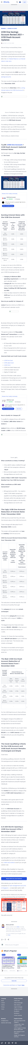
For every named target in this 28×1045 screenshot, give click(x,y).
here (23, 985)
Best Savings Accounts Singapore (19, 1032)
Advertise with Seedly (6, 1022)
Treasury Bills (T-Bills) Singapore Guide (19, 1025)
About (2, 1000)
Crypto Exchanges (18, 1007)
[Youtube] (16, 1043)
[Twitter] (2, 1043)
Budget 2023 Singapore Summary (19, 1035)
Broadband (16, 1011)
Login (24, 2)
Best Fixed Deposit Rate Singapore (19, 1021)
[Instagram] (9, 1043)
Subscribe (14, 980)
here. (9, 935)
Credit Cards (17, 1000)
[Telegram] (12, 1043)
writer (18, 927)
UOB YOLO (7, 365)
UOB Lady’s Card (9, 363)
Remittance (16, 1013)
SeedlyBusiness (4, 1020)
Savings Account (12, 28)
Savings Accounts (18, 1009)
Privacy (2, 1007)
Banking (3, 28)
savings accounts (6, 77)
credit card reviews (9, 862)
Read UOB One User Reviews (14, 878)
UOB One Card (8, 360)
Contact (3, 1002)
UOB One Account (14, 145)
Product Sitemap (18, 1015)
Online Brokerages (18, 1002)
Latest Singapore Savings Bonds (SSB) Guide (20, 1028)
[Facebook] (5, 1043)
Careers (3, 1004)
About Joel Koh (10, 924)
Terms (2, 1009)
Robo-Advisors (17, 1004)
